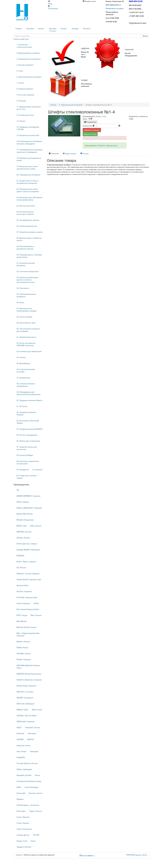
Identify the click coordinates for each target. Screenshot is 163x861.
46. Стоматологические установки (26, 370)
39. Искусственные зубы (26, 322)
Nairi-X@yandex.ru (113, 5)
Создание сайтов (136, 855)
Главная (53, 104)
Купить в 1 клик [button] (90, 134)
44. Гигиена (21, 357)
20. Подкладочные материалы (28, 174)
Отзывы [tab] (85, 153)
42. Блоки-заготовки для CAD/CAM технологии (26, 344)
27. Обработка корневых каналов (30, 232)
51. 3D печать (22, 406)
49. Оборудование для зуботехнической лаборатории (28, 393)
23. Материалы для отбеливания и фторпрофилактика (29, 198)
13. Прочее (21, 121)
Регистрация (53, 8)
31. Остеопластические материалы (26, 264)
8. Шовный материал (25, 88)
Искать (145, 36)
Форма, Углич (101, 116)
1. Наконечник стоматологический (24, 45)
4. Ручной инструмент (25, 65)
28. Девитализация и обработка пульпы (29, 239)
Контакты (86, 28)
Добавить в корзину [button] (91, 130)
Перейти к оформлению (107, 145)
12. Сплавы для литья (25, 115)
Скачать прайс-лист (21, 39)
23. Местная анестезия (26, 205)
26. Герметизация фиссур (27, 226)
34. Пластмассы (23, 288)
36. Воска (20, 302)
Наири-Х (19, 855)
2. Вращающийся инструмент (28, 53)
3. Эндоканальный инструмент (29, 59)
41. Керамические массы (26, 337)
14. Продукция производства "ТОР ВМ (28, 128)
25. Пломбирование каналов (28, 220)
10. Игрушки (21, 100)
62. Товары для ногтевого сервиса (27, 476)
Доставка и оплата (52, 29)
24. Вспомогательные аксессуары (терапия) (25, 212)
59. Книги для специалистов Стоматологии (28, 462)
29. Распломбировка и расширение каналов (25, 247)
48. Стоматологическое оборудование (26, 384)
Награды (75, 28)
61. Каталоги (37, 469)
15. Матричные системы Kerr (28, 135)
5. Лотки (20, 71)
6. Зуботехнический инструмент (29, 77)
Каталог (41, 28)
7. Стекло (20, 83)
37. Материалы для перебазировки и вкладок (26, 309)
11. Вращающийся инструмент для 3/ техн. (29, 107)
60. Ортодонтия (23, 469)
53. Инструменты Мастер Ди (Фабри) (28, 421)
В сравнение (91, 122)
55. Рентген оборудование (27, 435)
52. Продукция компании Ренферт (26, 413)
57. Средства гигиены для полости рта (27, 448)
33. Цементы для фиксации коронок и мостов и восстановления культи (27, 279)
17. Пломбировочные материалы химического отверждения (30, 150)
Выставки (30, 28)
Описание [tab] (54, 153)
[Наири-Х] (29, 12)
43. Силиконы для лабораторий (29, 351)
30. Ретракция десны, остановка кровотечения (29, 255)
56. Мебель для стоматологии (28, 441)
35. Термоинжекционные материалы (26, 295)
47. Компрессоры (23, 377)
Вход (50, 3)
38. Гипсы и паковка (24, 316)
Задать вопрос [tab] (70, 153)
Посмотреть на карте (115, 8)
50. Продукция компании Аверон (29, 400)
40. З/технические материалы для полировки (28, 329)
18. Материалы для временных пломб (29, 159)
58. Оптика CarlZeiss (25, 455)
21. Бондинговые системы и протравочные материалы (27, 181)
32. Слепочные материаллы (28, 271)
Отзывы (63, 28)
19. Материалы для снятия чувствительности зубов (27, 167)
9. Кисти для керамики (25, 94)
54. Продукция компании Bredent (29, 429)
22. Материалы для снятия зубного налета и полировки (28, 190)
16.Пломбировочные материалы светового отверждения (29, 142)
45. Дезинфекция (23, 363)
